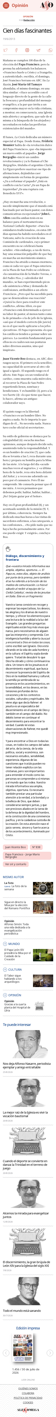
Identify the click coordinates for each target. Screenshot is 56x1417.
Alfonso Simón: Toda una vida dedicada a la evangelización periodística (17, 928)
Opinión (20, 5)
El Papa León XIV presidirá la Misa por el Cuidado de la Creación (17, 954)
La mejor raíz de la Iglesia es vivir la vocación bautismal (25, 1114)
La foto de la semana (15, 887)
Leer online (28, 1380)
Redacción (29, 20)
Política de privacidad (28, 1398)
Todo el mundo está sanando (22, 1310)
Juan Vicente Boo (15, 847)
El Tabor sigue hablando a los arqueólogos (12, 979)
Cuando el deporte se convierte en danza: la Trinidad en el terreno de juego (25, 1164)
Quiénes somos (28, 1388)
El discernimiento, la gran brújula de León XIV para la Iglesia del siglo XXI (26, 1263)
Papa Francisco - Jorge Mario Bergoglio (22, 856)
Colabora (28, 1393)
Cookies (28, 1402)
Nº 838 (36, 847)
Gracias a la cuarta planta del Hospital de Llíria (17, 1007)
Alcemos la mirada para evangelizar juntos (26, 1215)
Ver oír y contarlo (15, 864)
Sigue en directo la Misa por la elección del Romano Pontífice (17, 905)
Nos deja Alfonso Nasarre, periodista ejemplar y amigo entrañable (26, 1065)
